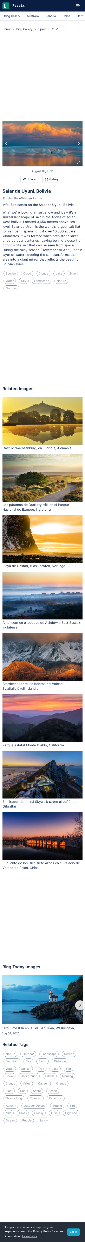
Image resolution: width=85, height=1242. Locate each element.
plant (9, 1091)
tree (41, 1068)
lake (59, 273)
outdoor (11, 288)
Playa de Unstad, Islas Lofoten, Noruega (33, 566)
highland (71, 1113)
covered (35, 1098)
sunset (26, 1068)
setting (57, 1105)
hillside (49, 1076)
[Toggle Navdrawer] (78, 6)
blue (73, 273)
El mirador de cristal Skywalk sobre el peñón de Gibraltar (39, 804)
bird (72, 1105)
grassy (39, 1113)
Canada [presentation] (50, 16)
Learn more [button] (29, 1236)
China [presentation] (66, 16)
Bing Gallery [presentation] (12, 16)
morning (67, 1076)
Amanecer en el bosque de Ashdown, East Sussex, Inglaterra (41, 624)
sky (23, 281)
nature (61, 281)
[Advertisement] (42, 76)
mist (8, 1113)
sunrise (11, 273)
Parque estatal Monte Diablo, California (33, 745)
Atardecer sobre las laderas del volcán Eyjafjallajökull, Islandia (32, 686)
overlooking (14, 1098)
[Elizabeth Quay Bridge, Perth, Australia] (79, 143)
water (10, 281)
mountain (12, 1061)
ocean (10, 1120)
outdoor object (34, 1105)
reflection (55, 1098)
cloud (27, 273)
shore (37, 1091)
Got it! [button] (73, 1232)
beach (52, 1091)
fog (68, 1068)
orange (61, 1083)
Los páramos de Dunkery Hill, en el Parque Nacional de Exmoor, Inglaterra (35, 507)
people (27, 1120)
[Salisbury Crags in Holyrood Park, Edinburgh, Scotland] (6, 143)
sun (22, 1091)
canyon (43, 1083)
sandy (43, 1120)
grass (23, 1113)
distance (60, 1061)
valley (27, 1083)
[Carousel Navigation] (42, 1008)
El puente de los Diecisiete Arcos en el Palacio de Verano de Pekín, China (41, 865)
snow (9, 1076)
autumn (11, 1105)
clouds (43, 273)
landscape (41, 281)
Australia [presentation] (33, 16)
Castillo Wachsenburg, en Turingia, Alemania (36, 448)
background (29, 1076)
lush (54, 1113)
